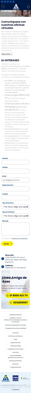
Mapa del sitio (15, 342)
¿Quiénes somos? (15, 318)
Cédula (5, 167)
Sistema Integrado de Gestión (15, 325)
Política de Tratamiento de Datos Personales (15, 321)
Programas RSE (15, 367)
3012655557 (20, 302)
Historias (15, 364)
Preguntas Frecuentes (15, 349)
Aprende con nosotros (15, 357)
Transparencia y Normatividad (15, 328)
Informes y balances (15, 336)
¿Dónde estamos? (15, 315)
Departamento (7, 185)
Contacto (15, 333)
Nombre (5, 158)
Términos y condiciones (20, 238)
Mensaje (5, 221)
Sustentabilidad (15, 355)
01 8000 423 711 (19, 295)
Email (4, 176)
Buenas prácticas (15, 361)
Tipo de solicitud (8, 212)
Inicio (15, 339)
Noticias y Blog (15, 346)
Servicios (15, 352)
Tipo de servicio (8, 203)
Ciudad (5, 194)
